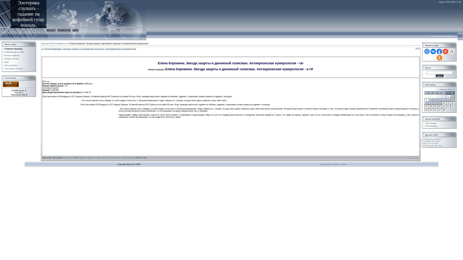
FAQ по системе (430, 143)
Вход (75, 30)
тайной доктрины (127, 158)
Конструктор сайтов (330, 164)
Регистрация (63, 30)
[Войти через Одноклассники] (439, 57)
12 (435, 103)
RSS (456, 36)
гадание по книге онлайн (110, 158)
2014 (52, 43)
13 (439, 103)
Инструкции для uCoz (433, 146)
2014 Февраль (431, 126)
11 (431, 103)
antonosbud (68, 158)
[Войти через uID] (427, 51)
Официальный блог (432, 139)
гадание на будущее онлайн (89, 158)
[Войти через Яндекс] (445, 51)
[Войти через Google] (452, 51)
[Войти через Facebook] (439, 51)
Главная (51, 30)
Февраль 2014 (445, 89)
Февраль (61, 43)
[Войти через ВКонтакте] (433, 51)
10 (426, 103)
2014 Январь (431, 123)
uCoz (344, 164)
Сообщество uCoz (431, 141)
